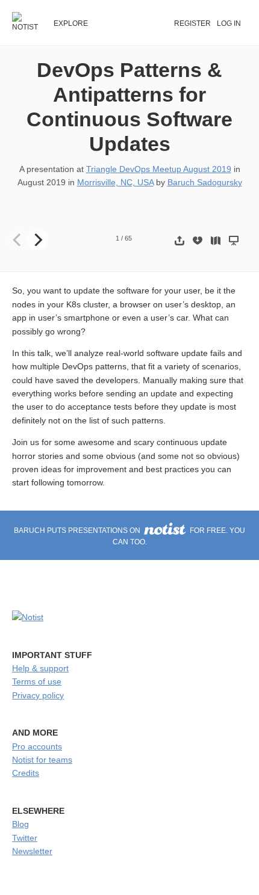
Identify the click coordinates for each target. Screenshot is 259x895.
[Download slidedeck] (198, 240)
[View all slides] (216, 240)
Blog (20, 824)
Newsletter (32, 851)
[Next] (37, 239)
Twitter (24, 838)
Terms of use (36, 681)
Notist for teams (42, 759)
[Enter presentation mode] (234, 240)
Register (192, 23)
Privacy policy (38, 695)
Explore (71, 23)
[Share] (179, 240)
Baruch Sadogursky (204, 182)
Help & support (40, 668)
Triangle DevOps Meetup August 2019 (158, 169)
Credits (25, 773)
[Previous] (18, 239)
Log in (229, 23)
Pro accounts (37, 746)
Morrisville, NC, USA (115, 182)
